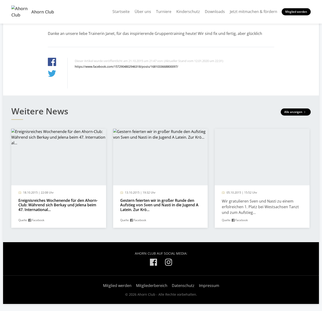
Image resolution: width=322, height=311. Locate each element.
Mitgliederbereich (151, 285)
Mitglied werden (296, 12)
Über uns (143, 11)
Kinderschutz (188, 11)
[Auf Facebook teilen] (52, 62)
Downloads (215, 11)
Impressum (209, 285)
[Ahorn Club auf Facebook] (153, 263)
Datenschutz (183, 285)
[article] (58, 178)
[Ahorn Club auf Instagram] (168, 263)
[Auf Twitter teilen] (52, 74)
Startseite (121, 11)
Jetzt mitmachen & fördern (253, 11)
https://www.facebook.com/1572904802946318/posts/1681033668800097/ (126, 66)
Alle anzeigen (293, 112)
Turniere (163, 11)
